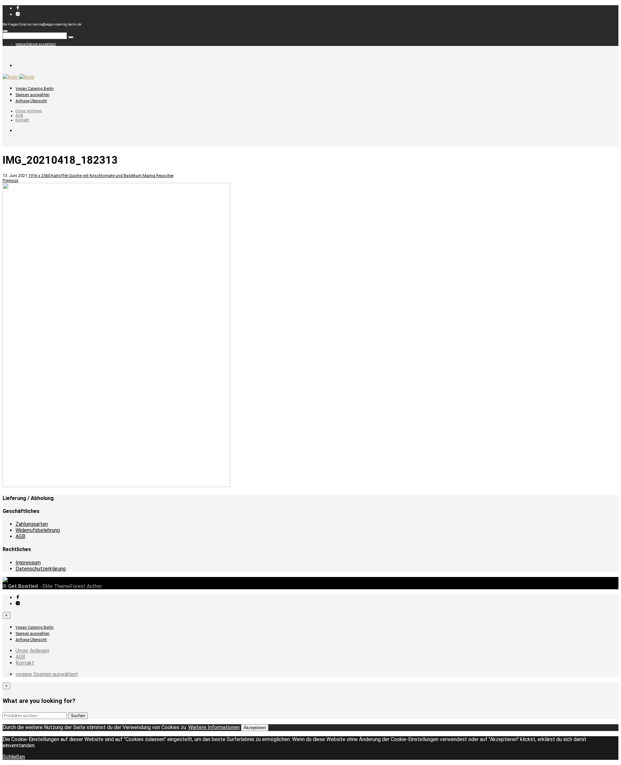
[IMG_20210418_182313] (116, 485)
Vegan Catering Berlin (35, 88)
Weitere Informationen (214, 727)
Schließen (14, 757)
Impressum (28, 563)
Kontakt (22, 120)
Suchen (78, 715)
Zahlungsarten (32, 524)
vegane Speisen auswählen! (36, 44)
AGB (19, 115)
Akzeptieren (255, 727)
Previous (10, 180)
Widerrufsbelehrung (38, 530)
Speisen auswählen (32, 95)
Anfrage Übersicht (31, 101)
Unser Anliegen (29, 111)
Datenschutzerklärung (41, 569)
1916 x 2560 (39, 175)
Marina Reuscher (158, 175)
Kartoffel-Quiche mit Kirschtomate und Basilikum (97, 175)
